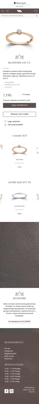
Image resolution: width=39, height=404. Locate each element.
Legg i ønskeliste (14, 121)
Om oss (7, 348)
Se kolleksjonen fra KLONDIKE (19, 321)
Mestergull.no (30, 387)
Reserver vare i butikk (19, 114)
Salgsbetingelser (10, 354)
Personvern (8, 359)
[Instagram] (12, 391)
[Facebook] (6, 391)
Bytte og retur (9, 356)
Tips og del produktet (15, 125)
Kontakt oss (8, 351)
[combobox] (20, 16)
